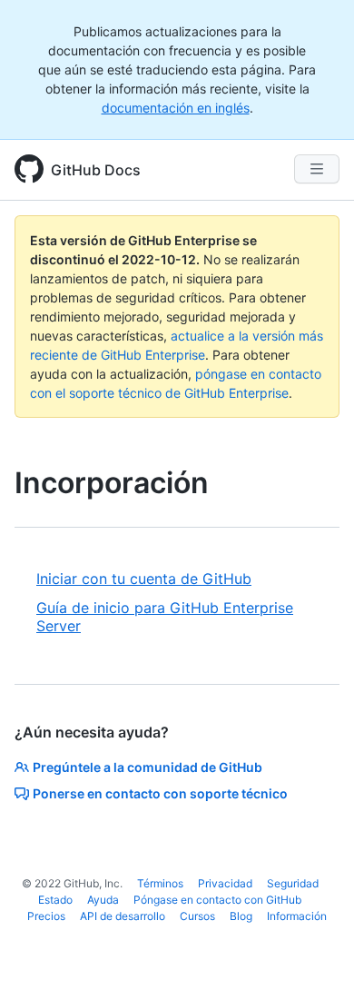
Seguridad (293, 883)
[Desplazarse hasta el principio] (314, 950)
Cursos (197, 916)
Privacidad (225, 883)
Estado (55, 899)
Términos (160, 883)
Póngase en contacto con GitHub (217, 899)
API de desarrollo (122, 916)
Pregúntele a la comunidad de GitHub (147, 767)
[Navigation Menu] (316, 168)
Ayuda (103, 899)
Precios (46, 916)
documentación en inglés (176, 107)
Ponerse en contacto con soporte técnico (160, 793)
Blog (241, 916)
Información (297, 916)
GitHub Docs (96, 170)
